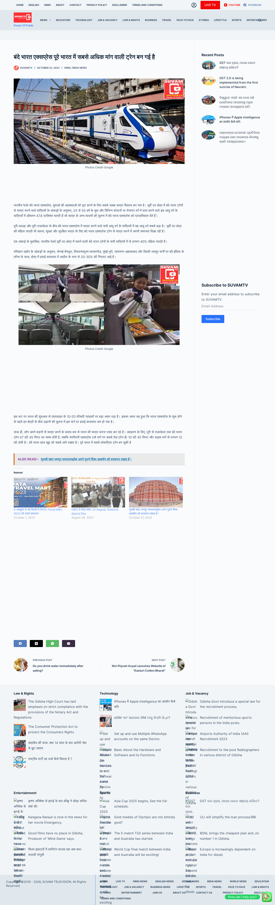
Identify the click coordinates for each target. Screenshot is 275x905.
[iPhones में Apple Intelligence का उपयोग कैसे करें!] (208, 119)
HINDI (47, 4)
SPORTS (237, 20)
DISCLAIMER (119, 4)
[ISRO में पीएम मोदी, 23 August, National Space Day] (98, 492)
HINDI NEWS (140, 881)
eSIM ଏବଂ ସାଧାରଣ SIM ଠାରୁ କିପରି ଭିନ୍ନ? (142, 718)
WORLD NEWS (238, 881)
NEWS (43, 20)
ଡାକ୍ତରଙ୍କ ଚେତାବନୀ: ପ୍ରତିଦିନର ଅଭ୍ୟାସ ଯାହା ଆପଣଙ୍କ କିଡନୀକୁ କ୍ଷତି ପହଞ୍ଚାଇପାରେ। (239, 137)
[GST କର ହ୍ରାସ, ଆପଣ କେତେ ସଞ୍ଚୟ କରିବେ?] (208, 65)
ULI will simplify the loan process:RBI (228, 817)
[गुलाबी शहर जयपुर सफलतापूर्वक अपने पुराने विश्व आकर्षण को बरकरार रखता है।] (156, 492)
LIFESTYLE (220, 20)
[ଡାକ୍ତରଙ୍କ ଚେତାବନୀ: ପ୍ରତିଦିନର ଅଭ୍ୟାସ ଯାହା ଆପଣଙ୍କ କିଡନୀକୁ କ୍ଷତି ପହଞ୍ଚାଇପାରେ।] (208, 135)
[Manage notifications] (265, 896)
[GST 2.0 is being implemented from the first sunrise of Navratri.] (208, 80)
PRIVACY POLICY (97, 4)
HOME (20, 4)
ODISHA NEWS (190, 881)
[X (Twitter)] (36, 643)
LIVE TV (210, 5)
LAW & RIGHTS (131, 20)
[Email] (68, 643)
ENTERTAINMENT (257, 20)
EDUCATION (63, 20)
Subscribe (213, 319)
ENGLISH (34, 4)
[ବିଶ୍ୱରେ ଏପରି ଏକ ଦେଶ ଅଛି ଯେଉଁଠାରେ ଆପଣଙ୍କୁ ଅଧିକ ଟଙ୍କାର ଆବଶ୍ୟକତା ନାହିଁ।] (208, 100)
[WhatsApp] (52, 643)
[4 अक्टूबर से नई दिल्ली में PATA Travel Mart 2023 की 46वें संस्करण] (40, 492)
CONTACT (75, 4)
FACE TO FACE (185, 20)
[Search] (259, 20)
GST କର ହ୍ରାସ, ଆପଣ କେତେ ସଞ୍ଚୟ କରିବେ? (229, 801)
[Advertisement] (99, 190)
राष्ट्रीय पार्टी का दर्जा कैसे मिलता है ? (50, 759)
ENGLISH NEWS (164, 881)
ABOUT (60, 4)
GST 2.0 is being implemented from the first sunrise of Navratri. (238, 82)
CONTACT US (204, 892)
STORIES (204, 20)
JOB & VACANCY (107, 20)
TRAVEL (167, 20)
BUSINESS (151, 20)
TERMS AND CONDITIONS (147, 4)
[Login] (193, 5)
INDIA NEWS (79, 67)
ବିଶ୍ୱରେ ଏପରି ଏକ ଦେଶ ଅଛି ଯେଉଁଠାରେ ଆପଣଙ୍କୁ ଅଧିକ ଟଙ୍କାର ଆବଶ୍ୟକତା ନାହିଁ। (236, 102)
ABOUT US (179, 892)
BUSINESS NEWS (160, 886)
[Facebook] (20, 643)
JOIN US (157, 892)
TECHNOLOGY (83, 20)
